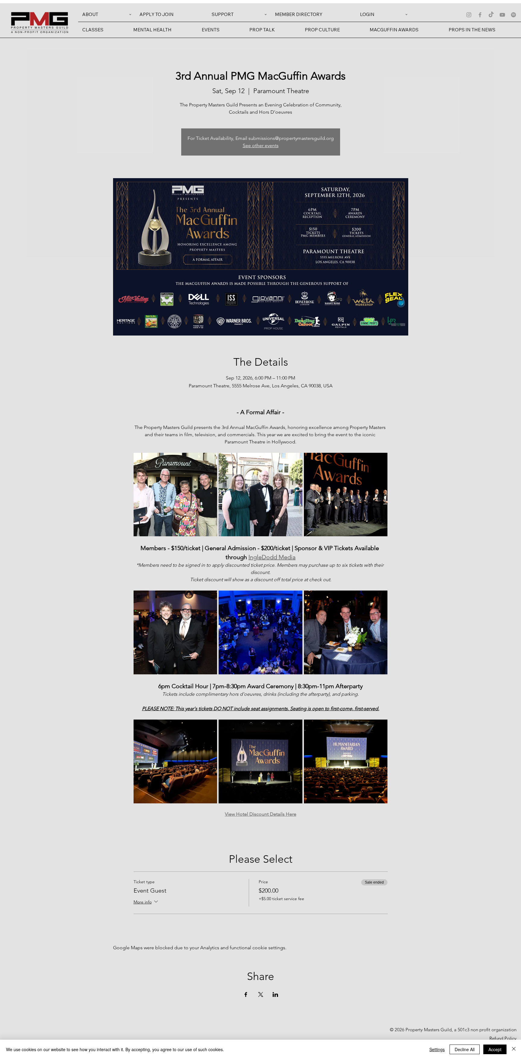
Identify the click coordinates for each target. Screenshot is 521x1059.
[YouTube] (502, 14)
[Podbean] (513, 14)
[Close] (513, 1049)
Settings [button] (437, 1049)
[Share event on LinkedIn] (275, 994)
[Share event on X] (261, 994)
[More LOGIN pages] (406, 14)
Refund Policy (502, 1038)
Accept (494, 1049)
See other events (261, 145)
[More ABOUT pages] (130, 14)
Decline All (465, 1049)
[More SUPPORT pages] (266, 14)
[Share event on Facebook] (246, 994)
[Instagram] (469, 14)
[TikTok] (491, 14)
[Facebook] (480, 14)
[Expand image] (175, 495)
